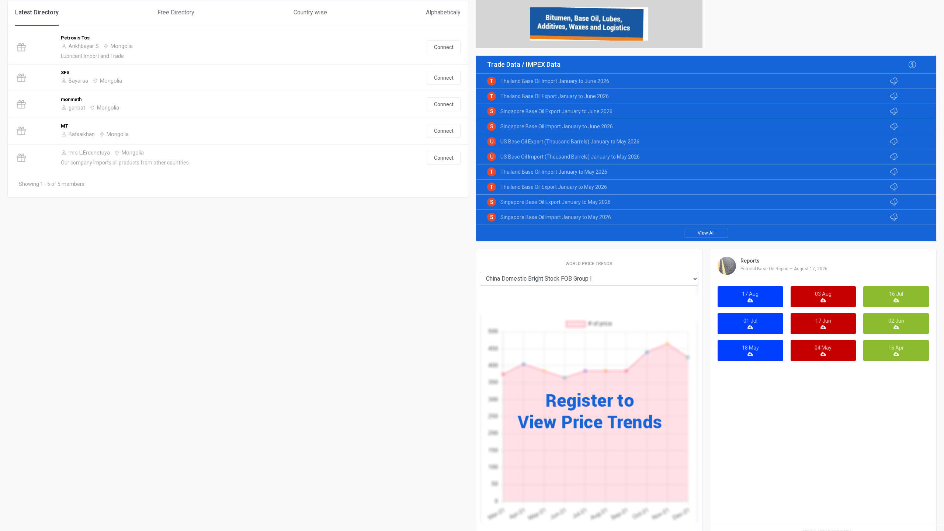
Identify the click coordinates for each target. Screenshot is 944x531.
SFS (65, 72)
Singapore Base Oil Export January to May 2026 (555, 202)
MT (64, 126)
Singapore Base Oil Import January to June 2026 (556, 126)
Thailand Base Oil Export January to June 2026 (554, 96)
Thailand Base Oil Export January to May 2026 (553, 187)
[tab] (36, 13)
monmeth (71, 99)
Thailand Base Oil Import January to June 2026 (554, 81)
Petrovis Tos (75, 38)
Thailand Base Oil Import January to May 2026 (553, 172)
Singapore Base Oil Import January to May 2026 (555, 217)
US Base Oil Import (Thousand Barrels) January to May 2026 (570, 157)
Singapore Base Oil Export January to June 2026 (556, 111)
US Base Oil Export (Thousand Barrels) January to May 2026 (569, 142)
